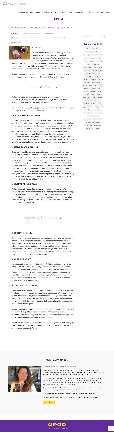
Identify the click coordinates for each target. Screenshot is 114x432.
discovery (87, 82)
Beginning (86, 55)
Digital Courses (35, 12)
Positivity (97, 128)
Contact (50, 402)
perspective (97, 125)
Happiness (86, 97)
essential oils (93, 85)
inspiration (97, 101)
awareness (89, 52)
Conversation (96, 73)
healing (94, 97)
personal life (49, 38)
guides (87, 94)
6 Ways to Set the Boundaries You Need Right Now (39, 27)
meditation (97, 110)
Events (71, 12)
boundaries (15, 38)
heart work (88, 101)
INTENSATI (90, 12)
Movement (87, 119)
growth (100, 91)
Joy (84, 107)
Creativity (86, 79)
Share (15, 33)
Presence (56, 38)
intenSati (86, 104)
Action (98, 49)
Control (88, 73)
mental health (88, 113)
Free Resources (23, 12)
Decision (93, 79)
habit (92, 94)
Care (99, 58)
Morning (96, 116)
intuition (93, 104)
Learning (89, 107)
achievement (90, 49)
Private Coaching (60, 12)
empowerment (96, 82)
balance (97, 52)
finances (93, 88)
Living (96, 107)
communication (31, 38)
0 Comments (16, 42)
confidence (87, 70)
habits (98, 94)
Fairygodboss (60, 325)
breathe (87, 58)
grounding (92, 91)
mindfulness (40, 38)
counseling (89, 76)
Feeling (86, 88)
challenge (99, 61)
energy (85, 85)
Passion (99, 119)
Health (100, 97)
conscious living (97, 70)
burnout (22, 38)
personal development (93, 122)
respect (62, 38)
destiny (100, 79)
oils (94, 119)
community (98, 67)
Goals (85, 91)
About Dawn (80, 12)
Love (101, 107)
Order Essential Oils (103, 12)
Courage (97, 76)
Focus (99, 88)
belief (92, 55)
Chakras (92, 61)
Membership (48, 12)
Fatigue (101, 85)
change (89, 64)
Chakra (85, 61)
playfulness (89, 128)
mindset (89, 116)
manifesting (88, 110)
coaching (96, 64)
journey (100, 104)
